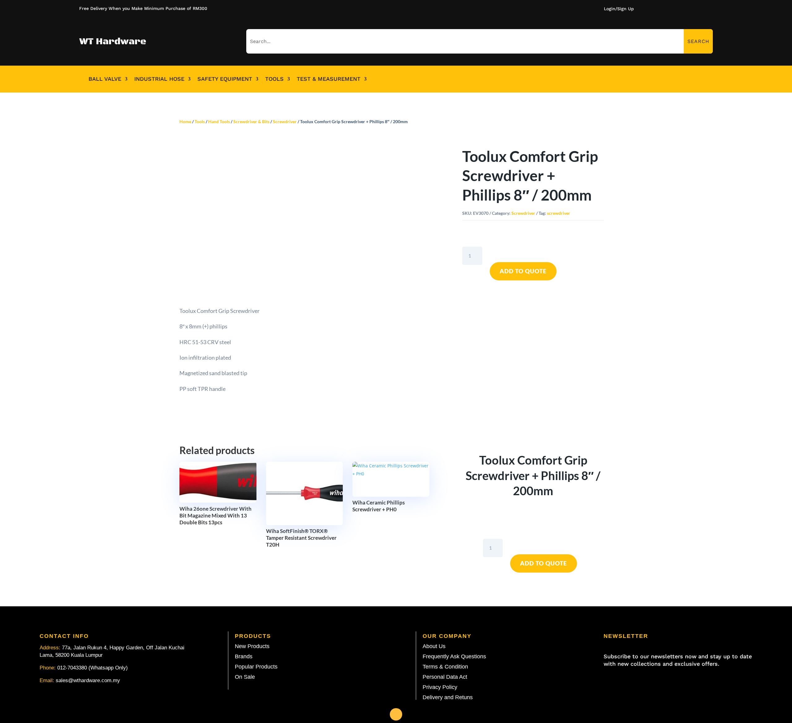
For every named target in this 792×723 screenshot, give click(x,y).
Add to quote (523, 271)
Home (185, 121)
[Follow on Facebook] (396, 714)
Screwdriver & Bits (251, 121)
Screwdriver (285, 121)
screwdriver (558, 213)
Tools (274, 79)
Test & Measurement (328, 79)
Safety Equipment (224, 79)
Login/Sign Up (619, 8)
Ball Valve (104, 79)
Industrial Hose (159, 79)
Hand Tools (219, 121)
